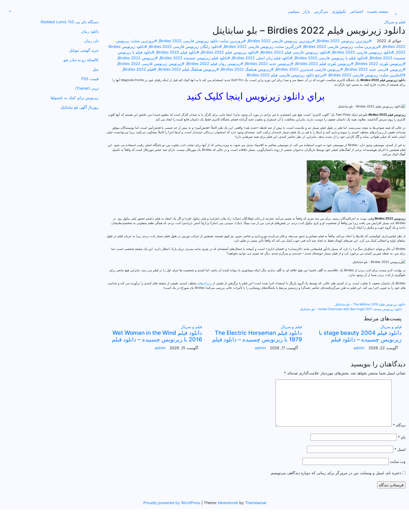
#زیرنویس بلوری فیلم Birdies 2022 (324, 63)
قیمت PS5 (90, 78)
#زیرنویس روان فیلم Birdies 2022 (215, 63)
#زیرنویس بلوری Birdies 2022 (380, 63)
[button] (398, 14)
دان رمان (91, 40)
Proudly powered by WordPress (172, 502)
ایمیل (399, 449)
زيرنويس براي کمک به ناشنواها (75, 97)
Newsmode (228, 502)
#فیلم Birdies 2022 (139, 69)
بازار (306, 11)
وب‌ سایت (397, 461)
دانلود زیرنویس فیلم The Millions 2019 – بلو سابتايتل (369, 304)
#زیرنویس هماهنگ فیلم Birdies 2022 (188, 69)
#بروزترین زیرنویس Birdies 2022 (344, 40)
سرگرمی (321, 11)
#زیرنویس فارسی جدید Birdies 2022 (375, 69)
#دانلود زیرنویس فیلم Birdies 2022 (229, 52)
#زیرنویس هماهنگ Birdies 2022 (247, 69)
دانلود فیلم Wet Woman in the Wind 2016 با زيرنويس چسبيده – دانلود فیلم (157, 336)
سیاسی (293, 11)
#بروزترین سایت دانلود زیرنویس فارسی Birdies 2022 (202, 40)
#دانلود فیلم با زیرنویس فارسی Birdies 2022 (331, 57)
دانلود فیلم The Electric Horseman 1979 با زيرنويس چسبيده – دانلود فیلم (257, 336)
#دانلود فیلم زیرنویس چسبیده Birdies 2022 (195, 57)
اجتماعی (356, 11)
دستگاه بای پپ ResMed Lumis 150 (70, 21)
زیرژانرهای (205, 283)
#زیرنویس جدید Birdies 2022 (269, 63)
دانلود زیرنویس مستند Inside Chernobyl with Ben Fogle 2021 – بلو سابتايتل (351, 309)
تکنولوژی (339, 11)
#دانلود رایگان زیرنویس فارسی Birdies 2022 (185, 46)
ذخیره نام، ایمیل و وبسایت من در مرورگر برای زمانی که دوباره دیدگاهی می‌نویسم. (335, 472)
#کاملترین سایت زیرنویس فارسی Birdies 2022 (367, 75)
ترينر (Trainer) (87, 88)
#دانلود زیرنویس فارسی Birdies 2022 (363, 52)
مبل (96, 69)
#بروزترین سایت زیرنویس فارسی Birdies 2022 (342, 46)
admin (359, 347)
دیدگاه (399, 425)
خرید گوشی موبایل (84, 50)
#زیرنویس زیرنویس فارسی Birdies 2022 (151, 63)
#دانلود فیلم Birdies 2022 (177, 52)
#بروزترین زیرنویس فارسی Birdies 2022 (281, 40)
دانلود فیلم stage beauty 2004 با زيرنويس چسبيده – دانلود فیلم (360, 336)
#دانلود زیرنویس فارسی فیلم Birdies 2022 (295, 52)
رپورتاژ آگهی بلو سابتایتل (79, 107)
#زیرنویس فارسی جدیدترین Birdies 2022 (309, 69)
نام (401, 437)
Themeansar (256, 502)
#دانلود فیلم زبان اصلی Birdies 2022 (262, 57)
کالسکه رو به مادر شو (81, 59)
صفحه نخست (377, 11)
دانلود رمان (90, 31)
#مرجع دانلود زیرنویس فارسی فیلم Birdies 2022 (286, 75)
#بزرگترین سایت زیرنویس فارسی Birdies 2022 (262, 46)
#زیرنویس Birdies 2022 (138, 57)
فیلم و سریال (394, 21)
